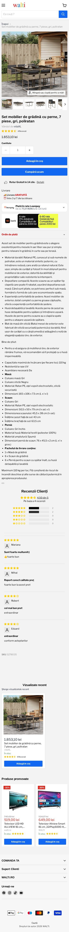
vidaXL (17, 126)
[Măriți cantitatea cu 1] (30, 150)
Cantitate (6, 143)
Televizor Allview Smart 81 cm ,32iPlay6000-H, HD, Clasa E (52, 826)
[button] (19, 508)
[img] (11, 540)
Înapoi (5, 24)
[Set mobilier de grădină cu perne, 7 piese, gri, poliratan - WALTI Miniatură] (7, 104)
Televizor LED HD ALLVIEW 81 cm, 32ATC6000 (14, 826)
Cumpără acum (34, 171)
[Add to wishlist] (3, 483)
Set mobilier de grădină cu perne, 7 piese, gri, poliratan (22, 745)
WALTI (42, 830)
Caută (34, 923)
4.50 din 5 (42, 497)
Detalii (40, 182)
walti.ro (7, 830)
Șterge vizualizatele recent (15, 689)
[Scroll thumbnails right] (64, 104)
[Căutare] (63, 14)
